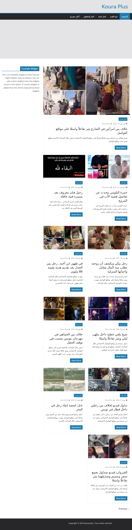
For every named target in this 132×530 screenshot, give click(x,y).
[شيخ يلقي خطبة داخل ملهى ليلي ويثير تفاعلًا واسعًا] (109, 308)
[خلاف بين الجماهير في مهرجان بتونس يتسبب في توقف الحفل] (64, 308)
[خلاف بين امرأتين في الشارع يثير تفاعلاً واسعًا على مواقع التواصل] (86, 90)
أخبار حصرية (74, 16)
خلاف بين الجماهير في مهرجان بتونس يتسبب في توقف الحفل (66, 338)
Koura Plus (115, 6)
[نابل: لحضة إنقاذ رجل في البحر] (64, 379)
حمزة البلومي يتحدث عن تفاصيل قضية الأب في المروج (111, 196)
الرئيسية (125, 16)
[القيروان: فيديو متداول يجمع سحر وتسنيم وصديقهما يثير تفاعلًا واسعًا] (109, 446)
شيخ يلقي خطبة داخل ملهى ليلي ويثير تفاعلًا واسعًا (109, 336)
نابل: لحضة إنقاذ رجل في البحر (67, 407)
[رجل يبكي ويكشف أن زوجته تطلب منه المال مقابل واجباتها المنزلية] (109, 237)
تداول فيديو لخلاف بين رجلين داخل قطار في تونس (109, 407)
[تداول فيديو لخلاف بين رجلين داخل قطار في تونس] (109, 379)
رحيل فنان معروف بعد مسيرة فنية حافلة (68, 194)
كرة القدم (114, 16)
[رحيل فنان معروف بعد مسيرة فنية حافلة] (64, 166)
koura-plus (88, 523)
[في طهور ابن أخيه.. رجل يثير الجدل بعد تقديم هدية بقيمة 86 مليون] (64, 237)
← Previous (124, 508)
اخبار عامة (102, 16)
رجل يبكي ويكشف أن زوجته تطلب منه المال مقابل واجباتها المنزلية (109, 267)
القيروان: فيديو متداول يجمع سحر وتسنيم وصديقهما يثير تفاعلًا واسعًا (109, 476)
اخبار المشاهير (89, 16)
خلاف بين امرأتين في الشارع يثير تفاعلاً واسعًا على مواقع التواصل (91, 130)
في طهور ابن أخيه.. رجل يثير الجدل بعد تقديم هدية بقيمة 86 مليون (65, 267)
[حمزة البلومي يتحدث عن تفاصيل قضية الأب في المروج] (109, 166)
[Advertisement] (66, 39)
